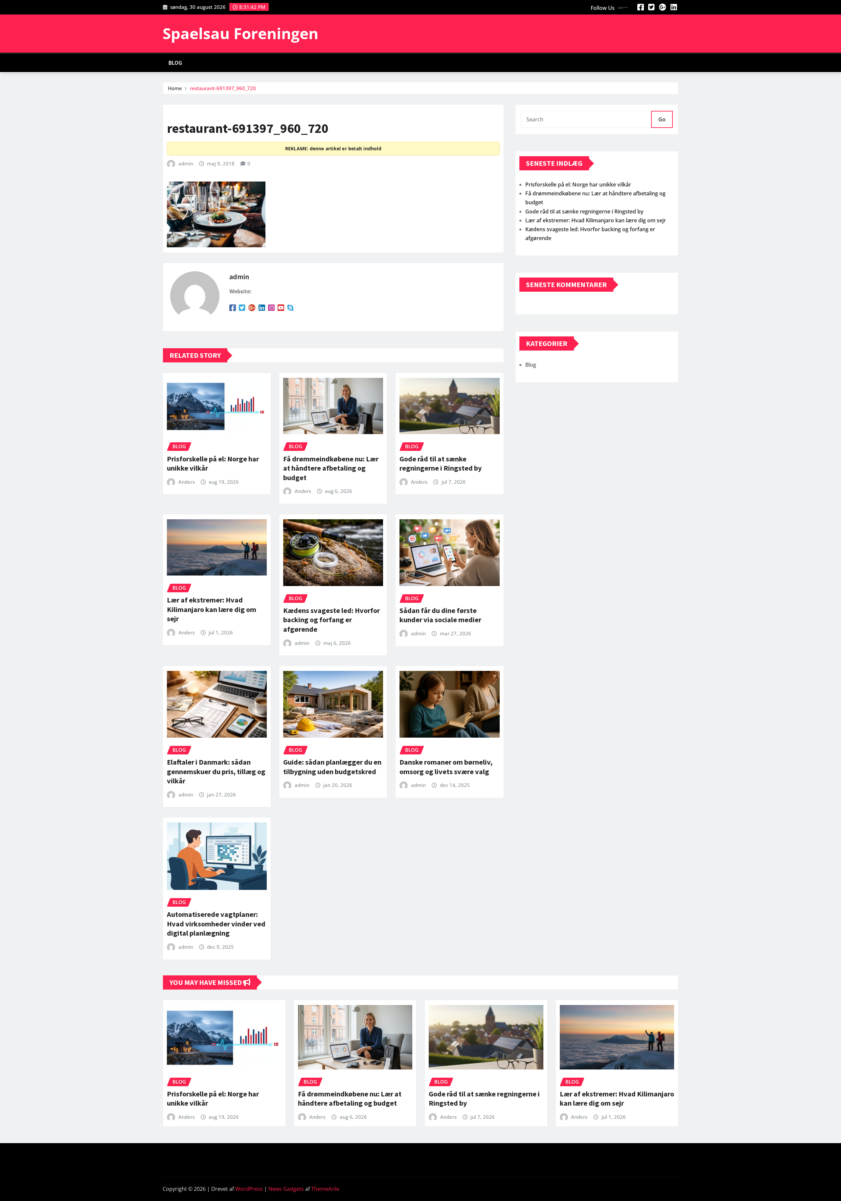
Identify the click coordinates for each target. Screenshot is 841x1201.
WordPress (249, 1188)
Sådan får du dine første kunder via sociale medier (440, 615)
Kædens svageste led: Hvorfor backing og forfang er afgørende (331, 620)
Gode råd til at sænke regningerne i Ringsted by (440, 463)
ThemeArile (325, 1188)
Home (175, 88)
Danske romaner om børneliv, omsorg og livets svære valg (445, 766)
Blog (175, 62)
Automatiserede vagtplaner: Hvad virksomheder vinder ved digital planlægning (216, 924)
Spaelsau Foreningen (240, 33)
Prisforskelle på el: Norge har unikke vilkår (578, 184)
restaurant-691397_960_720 (223, 88)
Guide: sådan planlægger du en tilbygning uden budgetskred (332, 766)
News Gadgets (286, 1188)
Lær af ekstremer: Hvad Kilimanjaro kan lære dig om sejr (211, 609)
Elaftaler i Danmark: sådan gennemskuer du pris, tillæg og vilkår (216, 771)
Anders (186, 481)
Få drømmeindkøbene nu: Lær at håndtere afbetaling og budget (330, 468)
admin (185, 163)
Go (662, 119)
